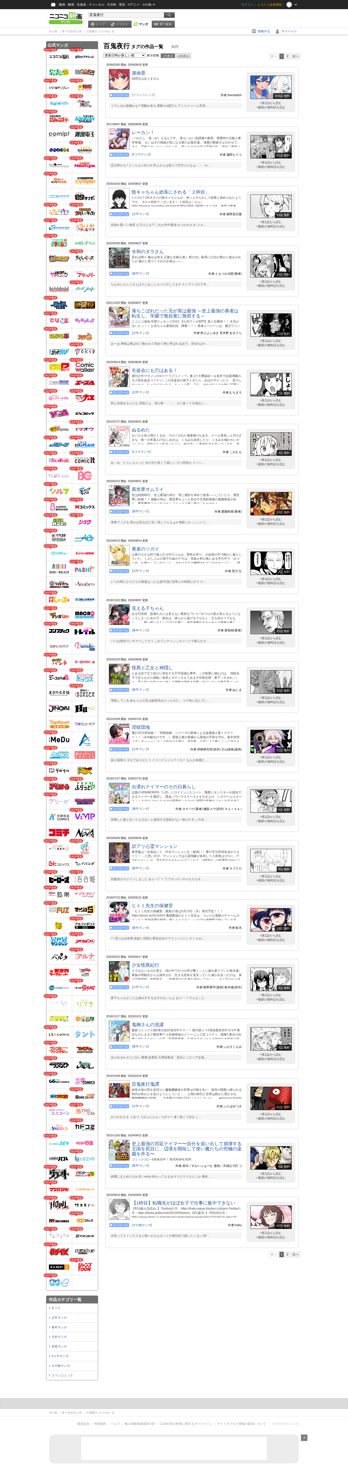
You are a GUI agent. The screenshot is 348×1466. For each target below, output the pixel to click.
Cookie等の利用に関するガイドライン (186, 1424)
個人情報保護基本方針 (140, 1424)
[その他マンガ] (142, 1225)
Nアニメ (133, 4)
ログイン (247, 4)
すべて (56, 1308)
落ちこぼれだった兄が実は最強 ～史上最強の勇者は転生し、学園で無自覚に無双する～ (185, 313)
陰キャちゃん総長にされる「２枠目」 (171, 192)
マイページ (289, 31)
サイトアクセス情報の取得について (241, 1424)
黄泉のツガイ (145, 548)
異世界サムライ (148, 489)
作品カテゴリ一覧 (65, 1299)
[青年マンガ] (140, 273)
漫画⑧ (138, 73)
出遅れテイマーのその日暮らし (164, 786)
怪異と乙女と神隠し (152, 667)
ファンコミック (62, 1375)
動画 (62, 4)
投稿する (264, 31)
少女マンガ (59, 1337)
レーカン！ (143, 132)
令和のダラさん (148, 251)
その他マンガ (60, 1366)
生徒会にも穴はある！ (155, 370)
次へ (295, 56)
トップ (100, 24)
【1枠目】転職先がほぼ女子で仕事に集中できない (183, 1203)
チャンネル (96, 4)
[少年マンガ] (140, 214)
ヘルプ (115, 1424)
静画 (71, 4)
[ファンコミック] (143, 95)
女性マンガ (59, 1346)
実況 (122, 4)
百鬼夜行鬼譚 (145, 1084)
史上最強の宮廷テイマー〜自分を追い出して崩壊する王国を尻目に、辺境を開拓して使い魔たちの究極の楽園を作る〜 (187, 1148)
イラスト (122, 24)
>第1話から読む (271, 103)
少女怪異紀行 (145, 965)
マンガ (143, 24)
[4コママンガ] (141, 154)
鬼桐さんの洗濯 (148, 1024)
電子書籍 (165, 24)
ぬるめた (141, 429)
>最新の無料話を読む (271, 107)
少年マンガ (59, 1317)
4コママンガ (60, 1356)
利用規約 (100, 1424)
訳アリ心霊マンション (155, 846)
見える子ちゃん (148, 608)
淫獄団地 (141, 727)
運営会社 (83, 1424)
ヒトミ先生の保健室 (152, 905)
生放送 (81, 4)
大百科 (111, 4)
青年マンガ (59, 1327)
